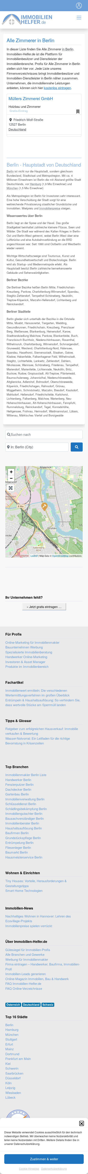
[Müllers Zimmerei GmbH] (44, 506)
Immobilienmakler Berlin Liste (25, 774)
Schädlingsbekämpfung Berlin (26, 808)
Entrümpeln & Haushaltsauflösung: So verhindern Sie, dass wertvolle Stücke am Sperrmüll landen (42, 702)
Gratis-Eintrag (19, 111)
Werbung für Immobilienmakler (26, 959)
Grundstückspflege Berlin (23, 837)
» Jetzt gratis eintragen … (44, 606)
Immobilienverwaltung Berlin (24, 799)
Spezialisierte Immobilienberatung (28, 652)
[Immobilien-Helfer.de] (27, 19)
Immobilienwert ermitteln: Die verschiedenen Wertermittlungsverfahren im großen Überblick (37, 693)
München (12, 188)
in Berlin (67, 49)
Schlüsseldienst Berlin (20, 803)
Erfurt (9, 1044)
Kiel (7, 1063)
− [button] (11, 478)
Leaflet (34, 555)
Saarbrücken (14, 1073)
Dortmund (12, 1054)
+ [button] (11, 472)
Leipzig (10, 1087)
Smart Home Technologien (24, 890)
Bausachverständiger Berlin (24, 818)
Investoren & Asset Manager (25, 661)
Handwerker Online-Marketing (26, 656)
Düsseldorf (13, 1078)
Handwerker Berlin (18, 779)
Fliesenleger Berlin (18, 847)
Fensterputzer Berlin (19, 784)
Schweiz (48, 1005)
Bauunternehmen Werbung (24, 647)
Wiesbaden (13, 1092)
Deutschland (17, 129)
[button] (81, 1123)
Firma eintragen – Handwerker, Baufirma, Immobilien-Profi (42, 966)
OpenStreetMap (60, 555)
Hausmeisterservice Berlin (23, 857)
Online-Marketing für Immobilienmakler (32, 642)
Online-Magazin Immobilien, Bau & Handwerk (37, 978)
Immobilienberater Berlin (22, 823)
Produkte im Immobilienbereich (26, 666)
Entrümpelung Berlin (19, 842)
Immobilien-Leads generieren (25, 973)
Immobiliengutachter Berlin (23, 813)
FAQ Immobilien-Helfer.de (23, 983)
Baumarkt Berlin (16, 852)
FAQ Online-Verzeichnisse (23, 988)
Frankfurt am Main (18, 1058)
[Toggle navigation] (79, 5)
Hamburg (35, 184)
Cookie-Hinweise (29, 1168)
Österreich (13, 1005)
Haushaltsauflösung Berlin (23, 828)
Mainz (9, 1049)
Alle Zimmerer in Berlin (30, 40)
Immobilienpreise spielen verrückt (28, 925)
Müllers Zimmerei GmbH (31, 98)
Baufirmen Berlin (17, 833)
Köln (8, 1083)
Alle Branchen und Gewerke (24, 954)
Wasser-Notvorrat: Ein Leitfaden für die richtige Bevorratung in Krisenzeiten (37, 741)
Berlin (10, 171)
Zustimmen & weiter (44, 1159)
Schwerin (11, 1068)
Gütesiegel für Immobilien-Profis (27, 949)
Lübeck (10, 1097)
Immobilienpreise (49, 208)
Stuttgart (11, 1039)
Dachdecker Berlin (18, 789)
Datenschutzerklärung (54, 1168)
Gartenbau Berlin (17, 794)
